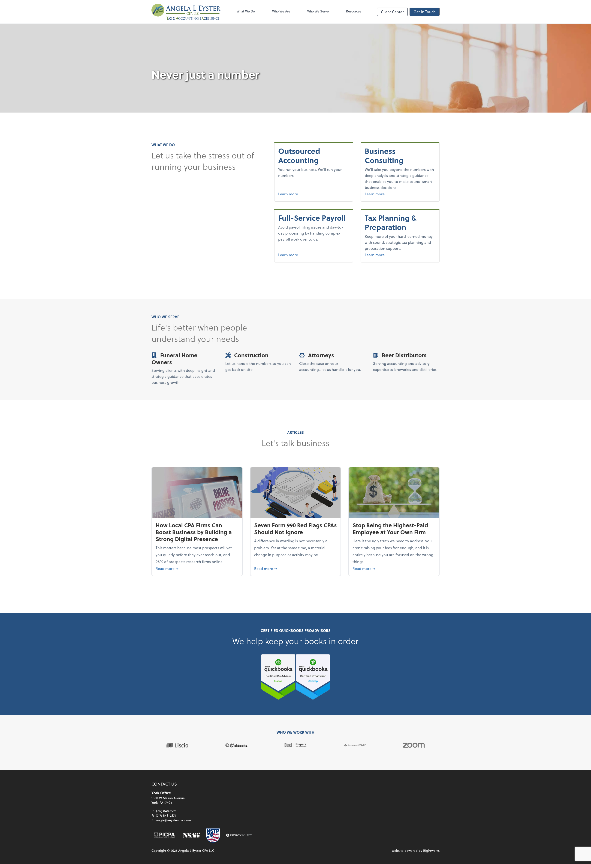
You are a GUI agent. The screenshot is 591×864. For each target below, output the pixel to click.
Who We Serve (318, 11)
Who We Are (281, 11)
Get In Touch (424, 11)
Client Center (392, 11)
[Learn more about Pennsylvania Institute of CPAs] (164, 835)
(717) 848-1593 (166, 810)
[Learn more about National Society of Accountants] (191, 835)
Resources (353, 11)
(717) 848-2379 (166, 815)
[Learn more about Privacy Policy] (239, 835)
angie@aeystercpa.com (173, 820)
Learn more (304, 194)
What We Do (246, 11)
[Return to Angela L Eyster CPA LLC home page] (186, 12)
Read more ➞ (197, 568)
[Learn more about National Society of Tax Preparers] (213, 835)
